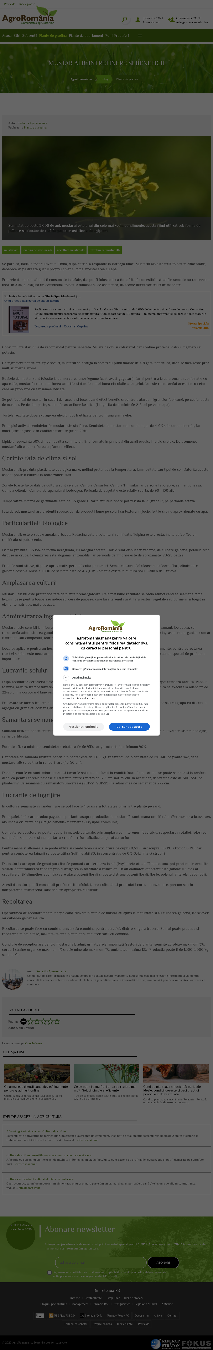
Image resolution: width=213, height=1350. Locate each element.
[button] (106, 678)
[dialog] (106, 675)
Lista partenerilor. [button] (85, 698)
